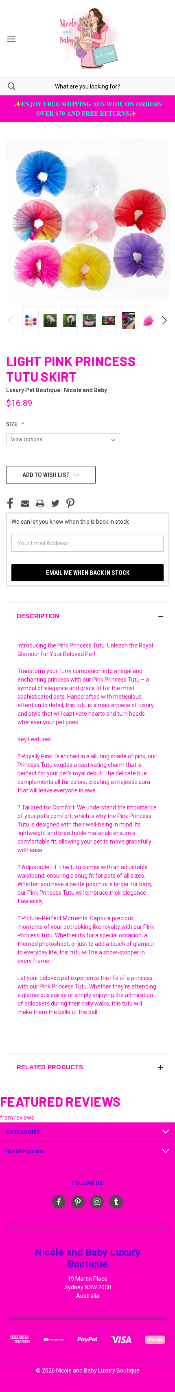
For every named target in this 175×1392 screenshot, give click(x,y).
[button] (87, 616)
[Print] (40, 503)
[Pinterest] (70, 503)
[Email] (25, 503)
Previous (11, 320)
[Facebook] (10, 503)
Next (164, 320)
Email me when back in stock (87, 572)
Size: (13, 424)
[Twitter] (55, 503)
